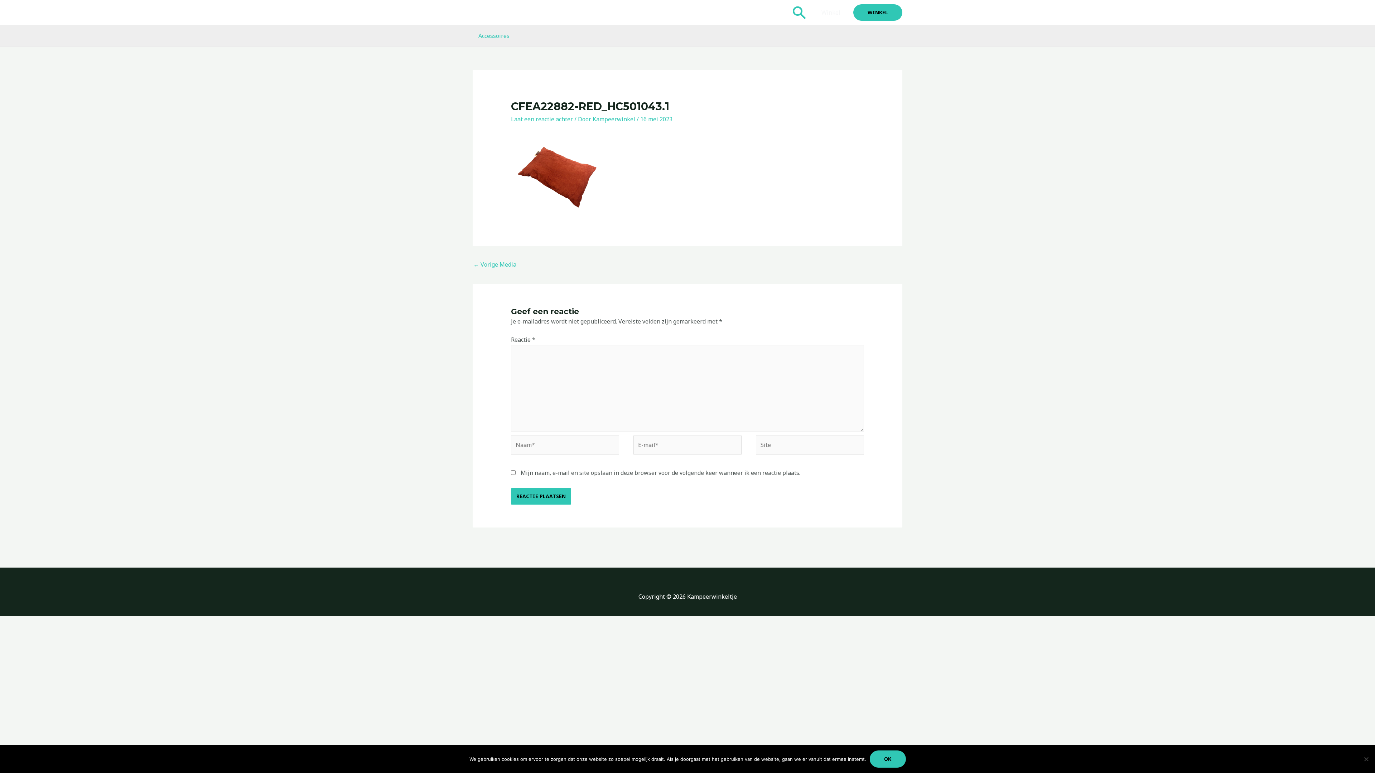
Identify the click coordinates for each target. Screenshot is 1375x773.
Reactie (523, 340)
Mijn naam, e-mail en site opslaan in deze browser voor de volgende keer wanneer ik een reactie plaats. (660, 473)
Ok (888, 759)
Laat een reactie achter (542, 119)
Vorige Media (494, 264)
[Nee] (1366, 759)
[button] (800, 12)
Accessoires (494, 36)
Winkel (830, 12)
